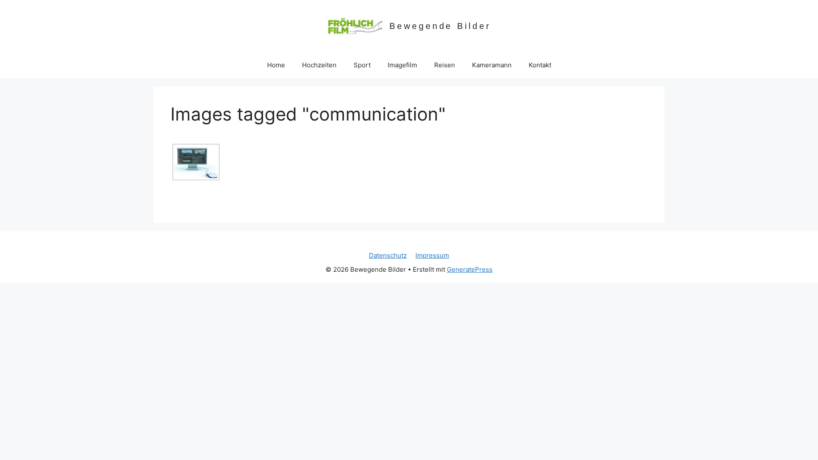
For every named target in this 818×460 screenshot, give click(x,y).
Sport (362, 65)
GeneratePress (470, 269)
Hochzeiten (319, 65)
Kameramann (492, 65)
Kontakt (540, 65)
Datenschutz (388, 255)
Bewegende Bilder (440, 26)
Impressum (432, 255)
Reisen (444, 65)
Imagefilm (402, 65)
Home (276, 65)
